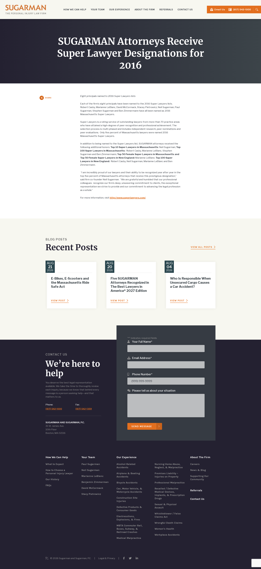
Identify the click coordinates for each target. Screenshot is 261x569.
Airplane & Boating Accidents (128, 475)
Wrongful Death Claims (168, 522)
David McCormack (92, 488)
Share (48, 98)
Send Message (141, 426)
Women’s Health (164, 528)
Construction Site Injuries (126, 499)
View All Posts (201, 247)
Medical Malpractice (128, 538)
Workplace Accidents (167, 534)
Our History (52, 479)
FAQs (48, 485)
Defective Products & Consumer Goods (129, 509)
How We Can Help (57, 457)
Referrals (166, 9)
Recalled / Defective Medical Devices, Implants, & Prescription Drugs (170, 493)
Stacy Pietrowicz (91, 494)
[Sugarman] (25, 9)
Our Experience (126, 457)
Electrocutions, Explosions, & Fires (128, 518)
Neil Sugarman (90, 470)
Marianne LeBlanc (92, 476)
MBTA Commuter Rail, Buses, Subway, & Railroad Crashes (129, 529)
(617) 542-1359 (83, 408)
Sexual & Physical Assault (166, 506)
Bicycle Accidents (127, 482)
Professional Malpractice (170, 482)
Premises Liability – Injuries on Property (166, 475)
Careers (195, 464)
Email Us (219, 9)
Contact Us (185, 9)
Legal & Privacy (106, 558)
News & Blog (198, 470)
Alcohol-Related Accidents (125, 466)
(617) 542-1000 (242, 9)
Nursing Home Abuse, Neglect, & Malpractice (169, 466)
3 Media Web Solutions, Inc (47, 558)
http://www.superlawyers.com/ (128, 197)
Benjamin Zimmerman (95, 482)
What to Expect (55, 464)
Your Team (88, 457)
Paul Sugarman (90, 464)
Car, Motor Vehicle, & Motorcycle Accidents (129, 490)
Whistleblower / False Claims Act (168, 515)
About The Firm (200, 457)
